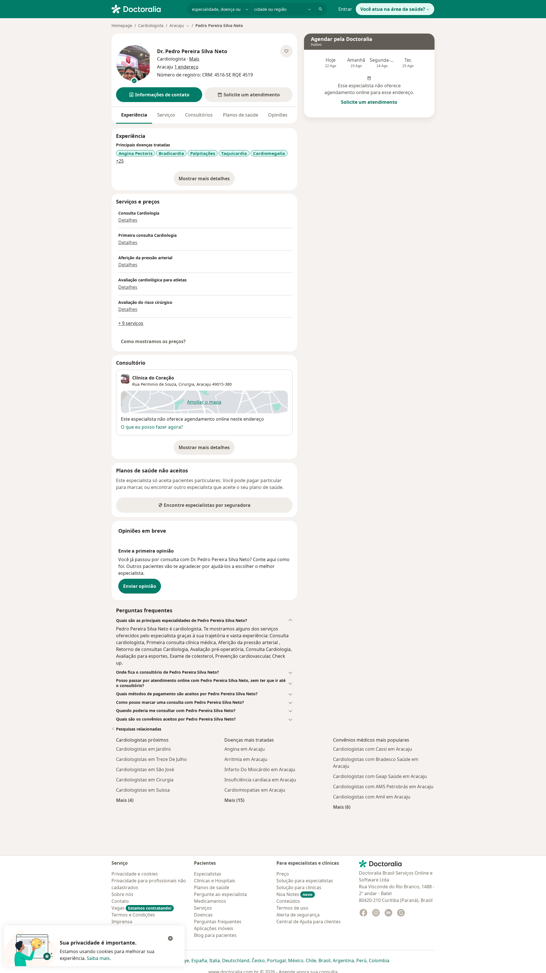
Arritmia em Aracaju (245, 759)
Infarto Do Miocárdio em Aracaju (259, 769)
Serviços (166, 115)
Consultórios (199, 115)
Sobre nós (122, 894)
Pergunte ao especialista (220, 894)
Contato (120, 901)
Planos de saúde (240, 115)
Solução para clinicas (298, 887)
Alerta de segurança (298, 915)
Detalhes (127, 220)
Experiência (134, 115)
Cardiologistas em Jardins (143, 749)
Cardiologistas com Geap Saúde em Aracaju (380, 776)
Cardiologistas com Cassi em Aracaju (372, 749)
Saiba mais (98, 958)
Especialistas (207, 874)
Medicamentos (210, 901)
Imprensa (121, 921)
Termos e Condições (133, 915)
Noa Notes (294, 894)
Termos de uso (292, 908)
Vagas (141, 908)
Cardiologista (151, 25)
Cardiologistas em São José (145, 769)
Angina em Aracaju (244, 749)
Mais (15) (234, 800)
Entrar (345, 9)
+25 (120, 161)
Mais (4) (124, 800)
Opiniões (278, 115)
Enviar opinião (139, 586)
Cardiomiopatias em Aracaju (254, 790)
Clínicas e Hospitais (214, 880)
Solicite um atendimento (369, 102)
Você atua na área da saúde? (392, 9)
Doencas (203, 915)
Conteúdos (288, 901)
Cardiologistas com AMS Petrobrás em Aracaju (383, 786)
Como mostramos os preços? (153, 341)
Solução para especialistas (304, 880)
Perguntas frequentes (217, 921)
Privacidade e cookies (134, 874)
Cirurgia (186, 384)
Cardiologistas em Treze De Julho (151, 759)
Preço (282, 874)
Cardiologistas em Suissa (143, 790)
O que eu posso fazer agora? (152, 427)
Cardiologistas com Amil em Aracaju (371, 797)
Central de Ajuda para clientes (308, 921)
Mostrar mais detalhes (207, 180)
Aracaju (204, 384)
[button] (159, 94)
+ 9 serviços (130, 323)
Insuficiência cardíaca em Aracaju (260, 780)
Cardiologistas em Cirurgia (144, 780)
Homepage (121, 25)
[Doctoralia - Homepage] (147, 8)
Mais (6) (341, 807)
